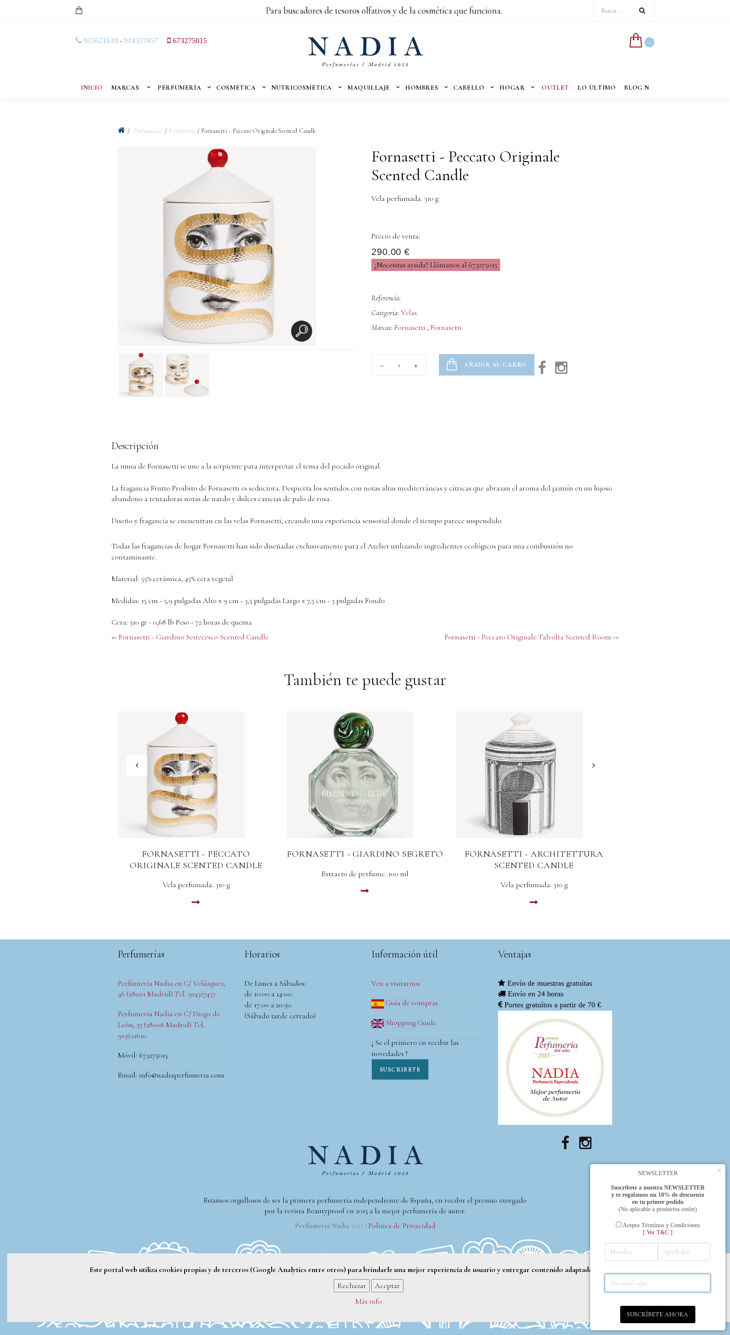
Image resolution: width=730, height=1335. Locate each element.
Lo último (596, 87)
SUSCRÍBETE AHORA (657, 1314)
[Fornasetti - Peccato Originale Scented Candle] (196, 774)
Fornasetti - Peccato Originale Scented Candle (196, 860)
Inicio (92, 87)
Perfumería (179, 87)
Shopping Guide (410, 1022)
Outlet (555, 87)
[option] (217, 248)
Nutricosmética (301, 87)
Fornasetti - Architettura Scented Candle (534, 860)
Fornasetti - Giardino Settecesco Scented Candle (194, 636)
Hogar (512, 87)
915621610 (100, 40)
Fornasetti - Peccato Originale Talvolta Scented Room (527, 636)
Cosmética (236, 87)
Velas (409, 312)
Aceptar (387, 1285)
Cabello (468, 87)
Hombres (421, 87)
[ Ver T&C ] (658, 1232)
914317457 (141, 40)
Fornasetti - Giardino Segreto (365, 854)
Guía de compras (411, 1002)
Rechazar (351, 1285)
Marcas (125, 87)
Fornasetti (182, 130)
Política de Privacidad (402, 1225)
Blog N (636, 87)
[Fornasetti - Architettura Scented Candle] (534, 774)
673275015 (189, 40)
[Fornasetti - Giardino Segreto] (365, 774)
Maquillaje (368, 87)
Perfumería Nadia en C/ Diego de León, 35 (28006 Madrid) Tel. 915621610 (169, 1024)
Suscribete (400, 1069)
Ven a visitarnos (395, 983)
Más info (368, 1301)
